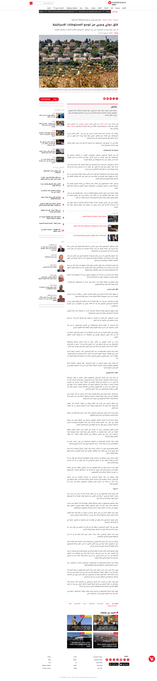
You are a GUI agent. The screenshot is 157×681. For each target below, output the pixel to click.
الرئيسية (115, 20)
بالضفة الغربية (71, 126)
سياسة (117, 8)
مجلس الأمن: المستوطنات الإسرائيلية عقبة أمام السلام (90, 226)
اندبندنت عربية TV (58, 8)
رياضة (86, 8)
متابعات (104, 20)
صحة (81, 8)
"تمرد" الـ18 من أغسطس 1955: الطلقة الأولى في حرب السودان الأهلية (48, 298)
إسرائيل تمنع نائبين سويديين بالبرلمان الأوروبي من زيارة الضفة (47, 134)
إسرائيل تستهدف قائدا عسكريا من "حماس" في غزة (51, 191)
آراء (112, 8)
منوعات (93, 8)
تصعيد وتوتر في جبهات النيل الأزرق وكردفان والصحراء (81, 628)
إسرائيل (107, 603)
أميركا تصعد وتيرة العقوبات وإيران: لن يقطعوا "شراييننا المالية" (50, 218)
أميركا (70, 603)
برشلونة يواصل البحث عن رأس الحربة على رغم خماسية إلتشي (47, 161)
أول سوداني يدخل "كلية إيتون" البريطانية (52, 172)
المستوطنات (92, 603)
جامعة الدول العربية (112, 606)
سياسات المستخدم (97, 657)
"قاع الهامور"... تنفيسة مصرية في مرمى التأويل (51, 230)
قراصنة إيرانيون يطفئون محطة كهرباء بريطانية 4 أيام (107, 645)
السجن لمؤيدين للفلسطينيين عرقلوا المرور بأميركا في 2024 (74, 12)
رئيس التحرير (99, 662)
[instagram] (121, 660)
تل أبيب (84, 603)
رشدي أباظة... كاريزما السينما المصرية (50, 223)
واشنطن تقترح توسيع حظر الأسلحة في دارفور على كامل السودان (47, 143)
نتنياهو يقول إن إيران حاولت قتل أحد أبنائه (47, 116)
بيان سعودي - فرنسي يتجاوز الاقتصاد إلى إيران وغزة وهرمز (107, 628)
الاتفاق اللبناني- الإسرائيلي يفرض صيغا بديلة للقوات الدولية (47, 278)
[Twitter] (124, 660)
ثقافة (99, 8)
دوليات (53, 130)
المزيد (49, 8)
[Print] (104, 98)
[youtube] (117, 660)
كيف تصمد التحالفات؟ (51, 257)
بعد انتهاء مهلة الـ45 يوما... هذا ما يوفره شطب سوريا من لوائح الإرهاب (50, 178)
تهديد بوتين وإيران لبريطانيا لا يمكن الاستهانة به (48, 288)
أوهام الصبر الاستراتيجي (50, 267)
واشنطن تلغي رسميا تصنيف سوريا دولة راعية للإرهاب (47, 152)
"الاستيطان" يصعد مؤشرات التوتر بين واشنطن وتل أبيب (90, 235)
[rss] (107, 660)
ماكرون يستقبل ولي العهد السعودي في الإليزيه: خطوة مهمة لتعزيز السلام (50, 204)
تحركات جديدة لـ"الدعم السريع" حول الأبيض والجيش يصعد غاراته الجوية (80, 644)
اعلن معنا (100, 668)
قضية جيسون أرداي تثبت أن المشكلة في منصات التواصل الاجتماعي (49, 248)
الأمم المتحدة (102, 124)
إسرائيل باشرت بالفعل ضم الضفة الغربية (95, 216)
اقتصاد (106, 8)
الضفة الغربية (77, 603)
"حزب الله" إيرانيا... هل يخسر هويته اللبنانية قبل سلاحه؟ (51, 211)
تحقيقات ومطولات (71, 8)
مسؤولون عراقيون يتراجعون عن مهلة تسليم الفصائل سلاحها (44, 11)
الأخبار (124, 8)
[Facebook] (128, 660)
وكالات (116, 33)
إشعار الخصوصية (98, 660)
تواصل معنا (99, 665)
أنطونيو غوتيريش (84, 124)
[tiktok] (110, 660)
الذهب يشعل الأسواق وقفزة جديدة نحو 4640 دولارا (103, 12)
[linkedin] (114, 660)
